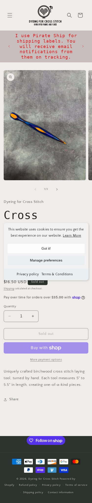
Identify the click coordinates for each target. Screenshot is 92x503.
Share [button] (14, 399)
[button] (9, 15)
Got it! (46, 248)
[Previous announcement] (9, 46)
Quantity (10, 306)
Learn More (72, 236)
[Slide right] (57, 189)
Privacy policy (28, 274)
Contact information (60, 492)
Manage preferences (46, 260)
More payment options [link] (46, 359)
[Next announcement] (83, 46)
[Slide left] (35, 189)
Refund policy (28, 485)
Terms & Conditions (57, 274)
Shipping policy (33, 492)
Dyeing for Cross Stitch (43, 478)
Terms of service (76, 485)
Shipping (9, 288)
